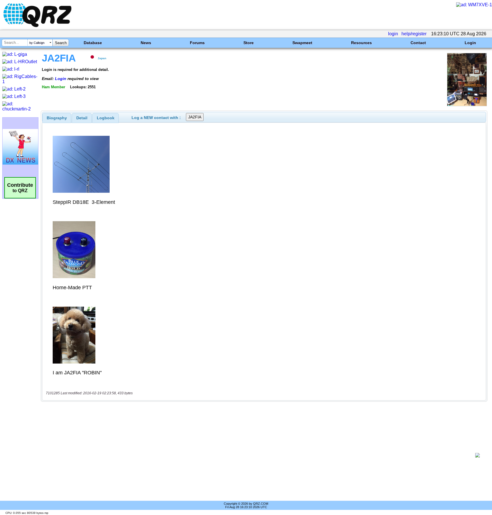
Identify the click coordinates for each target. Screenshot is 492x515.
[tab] (56, 118)
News (146, 42)
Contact (418, 42)
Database (93, 42)
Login (470, 42)
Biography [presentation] (57, 118)
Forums (197, 42)
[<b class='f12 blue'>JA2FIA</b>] (467, 104)
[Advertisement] (259, 455)
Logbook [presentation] (105, 118)
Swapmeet (302, 42)
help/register (414, 33)
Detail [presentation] (81, 118)
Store (248, 42)
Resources (361, 42)
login (393, 33)
